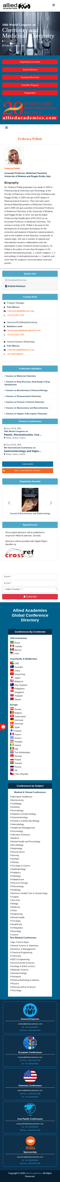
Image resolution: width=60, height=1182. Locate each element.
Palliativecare (17, 879)
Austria (17, 709)
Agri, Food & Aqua (20, 942)
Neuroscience (18, 852)
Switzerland (19, 716)
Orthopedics (17, 927)
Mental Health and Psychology (25, 841)
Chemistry (16, 956)
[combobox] (30, 590)
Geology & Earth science (23, 966)
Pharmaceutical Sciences (23, 987)
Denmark (18, 723)
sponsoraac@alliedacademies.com (24, 330)
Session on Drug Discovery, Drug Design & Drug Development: (27, 383)
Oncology (16, 921)
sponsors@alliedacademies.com (30, 1157)
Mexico (17, 650)
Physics (15, 983)
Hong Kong (19, 674)
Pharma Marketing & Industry (25, 980)
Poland (17, 759)
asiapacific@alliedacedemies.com (30, 1124)
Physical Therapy (19, 883)
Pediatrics (16, 872)
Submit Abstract (30, 69)
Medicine (15, 907)
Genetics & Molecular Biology (25, 821)
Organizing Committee (30, 62)
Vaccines (15, 900)
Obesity (15, 862)
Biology (14, 903)
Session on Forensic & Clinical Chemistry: (25, 402)
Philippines (19, 688)
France (17, 734)
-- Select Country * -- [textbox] (13, 589)
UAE (16, 663)
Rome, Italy (9, 41)
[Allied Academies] (16, 5)
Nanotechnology (19, 973)
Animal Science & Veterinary (24, 945)
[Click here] (13, 156)
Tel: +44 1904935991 (30, 1027)
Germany (18, 720)
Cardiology (16, 803)
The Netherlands (22, 752)
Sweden (18, 763)
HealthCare (16, 924)
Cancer (14, 934)
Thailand (18, 696)
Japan (17, 678)
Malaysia (18, 681)
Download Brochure (30, 77)
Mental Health (17, 917)
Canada (18, 646)
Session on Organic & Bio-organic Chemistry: (26, 414)
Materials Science (19, 969)
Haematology (17, 824)
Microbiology (17, 845)
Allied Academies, (33, 1173)
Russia (17, 767)
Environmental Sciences (23, 963)
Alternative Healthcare (21, 796)
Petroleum (16, 976)
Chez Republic (21, 774)
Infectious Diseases (20, 834)
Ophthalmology (18, 869)
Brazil (17, 643)
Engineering (17, 914)
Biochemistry (17, 800)
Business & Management (23, 949)
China (17, 670)
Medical (15, 838)
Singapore (19, 692)
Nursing (15, 855)
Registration (30, 93)
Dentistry (15, 807)
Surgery (15, 896)
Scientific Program (30, 85)
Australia (18, 667)
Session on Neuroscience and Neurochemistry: (27, 408)
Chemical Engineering (21, 952)
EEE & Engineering (20, 959)
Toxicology (16, 990)
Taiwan (17, 699)
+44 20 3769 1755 (15, 315)
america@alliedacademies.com (30, 1090)
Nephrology (16, 848)
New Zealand (20, 685)
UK (15, 770)
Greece (18, 738)
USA (16, 653)
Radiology (16, 890)
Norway (18, 756)
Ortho (14, 910)
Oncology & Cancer (20, 865)
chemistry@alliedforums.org (20, 311)
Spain (17, 727)
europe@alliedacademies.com (30, 1057)
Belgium (18, 713)
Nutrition (15, 859)
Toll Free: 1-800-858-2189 (30, 1030)
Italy (16, 749)
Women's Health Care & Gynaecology (29, 893)
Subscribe (31, 596)
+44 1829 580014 (15, 354)
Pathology (16, 876)
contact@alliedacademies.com (30, 1024)
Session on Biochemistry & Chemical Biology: (27, 390)
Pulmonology (17, 886)
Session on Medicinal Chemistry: (21, 376)
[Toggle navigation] (54, 6)
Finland (17, 731)
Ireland (17, 745)
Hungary (18, 741)
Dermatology (17, 810)
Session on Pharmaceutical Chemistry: (23, 396)
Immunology (17, 831)
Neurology (16, 931)
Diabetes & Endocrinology (23, 814)
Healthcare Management (23, 827)
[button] (9, 501)
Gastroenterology (19, 817)
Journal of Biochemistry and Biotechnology (30, 513)
